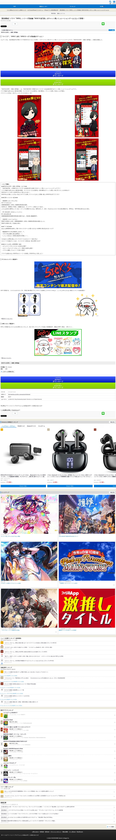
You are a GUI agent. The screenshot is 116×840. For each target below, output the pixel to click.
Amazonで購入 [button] (23, 486)
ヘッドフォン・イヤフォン (8, 426)
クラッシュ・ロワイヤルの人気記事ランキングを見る (12, 693)
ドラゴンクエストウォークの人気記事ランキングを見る (13, 681)
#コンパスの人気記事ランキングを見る (9, 675)
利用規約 (42, 831)
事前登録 (53, 13)
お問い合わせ (35, 831)
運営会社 (47, 831)
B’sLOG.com (80, 831)
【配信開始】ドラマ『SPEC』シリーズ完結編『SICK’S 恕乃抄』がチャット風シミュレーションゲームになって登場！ (86, 10)
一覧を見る (112, 422)
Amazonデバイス (31, 426)
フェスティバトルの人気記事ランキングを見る (11, 687)
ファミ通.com (72, 831)
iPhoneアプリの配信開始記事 (51, 10)
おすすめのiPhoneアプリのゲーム (35, 10)
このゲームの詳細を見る (8, 371)
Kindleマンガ (21, 426)
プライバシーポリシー (55, 831)
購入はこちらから (6, 358)
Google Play (58, 82)
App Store (58, 74)
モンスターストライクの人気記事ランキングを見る (12, 705)
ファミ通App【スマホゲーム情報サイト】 (16, 10)
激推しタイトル (61, 13)
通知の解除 (65, 831)
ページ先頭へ (111, 826)
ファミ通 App (6, 2)
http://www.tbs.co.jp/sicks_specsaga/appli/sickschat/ (19, 394)
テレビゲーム (41, 426)
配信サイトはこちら (7, 318)
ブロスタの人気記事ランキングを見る (9, 699)
